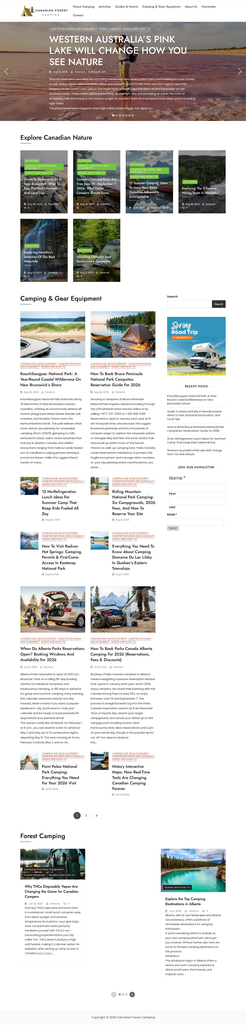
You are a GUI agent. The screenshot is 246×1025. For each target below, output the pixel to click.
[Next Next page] (96, 815)
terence (79, 72)
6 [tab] (129, 115)
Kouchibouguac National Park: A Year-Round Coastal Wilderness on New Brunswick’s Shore (50, 379)
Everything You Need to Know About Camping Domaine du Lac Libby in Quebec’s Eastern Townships (133, 557)
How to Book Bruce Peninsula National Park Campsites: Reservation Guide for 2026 (116, 379)
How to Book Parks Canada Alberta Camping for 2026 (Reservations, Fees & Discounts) (121, 654)
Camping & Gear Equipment (161, 7)
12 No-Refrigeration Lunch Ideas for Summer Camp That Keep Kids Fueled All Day (60, 503)
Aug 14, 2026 (87, 204)
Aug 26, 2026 (34, 204)
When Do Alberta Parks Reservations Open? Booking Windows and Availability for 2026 (52, 654)
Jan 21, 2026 (35, 903)
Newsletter (209, 7)
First (172, 494)
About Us (191, 7)
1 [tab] (113, 115)
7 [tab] (132, 115)
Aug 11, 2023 (87, 272)
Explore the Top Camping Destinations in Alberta (185, 901)
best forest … (45, 953)
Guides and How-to (137, 29)
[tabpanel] (123, 71)
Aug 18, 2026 (60, 72)
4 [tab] (123, 115)
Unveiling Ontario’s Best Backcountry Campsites (94, 259)
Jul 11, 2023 (175, 911)
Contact (78, 15)
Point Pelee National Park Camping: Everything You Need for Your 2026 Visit (60, 774)
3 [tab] (119, 115)
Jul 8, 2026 (138, 207)
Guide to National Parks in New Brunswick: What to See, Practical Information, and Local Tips (43, 186)
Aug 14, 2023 (34, 272)
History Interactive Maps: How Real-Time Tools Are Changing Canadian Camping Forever (131, 777)
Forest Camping (83, 7)
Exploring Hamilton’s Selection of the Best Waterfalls (39, 257)
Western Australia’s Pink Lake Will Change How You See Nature (118, 50)
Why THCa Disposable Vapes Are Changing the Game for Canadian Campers (51, 891)
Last (172, 507)
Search (172, 296)
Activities (105, 7)
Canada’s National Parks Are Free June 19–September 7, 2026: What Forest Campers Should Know (97, 186)
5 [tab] (126, 115)
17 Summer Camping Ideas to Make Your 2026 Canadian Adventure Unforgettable (148, 190)
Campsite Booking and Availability (73, 29)
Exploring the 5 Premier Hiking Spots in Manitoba (200, 190)
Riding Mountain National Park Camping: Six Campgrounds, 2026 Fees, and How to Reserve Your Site (133, 503)
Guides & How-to (126, 7)
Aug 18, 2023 (192, 204)
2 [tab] (116, 115)
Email (172, 514)
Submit (173, 528)
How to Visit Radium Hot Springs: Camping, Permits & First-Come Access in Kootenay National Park (62, 557)
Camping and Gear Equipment (38, 364)
